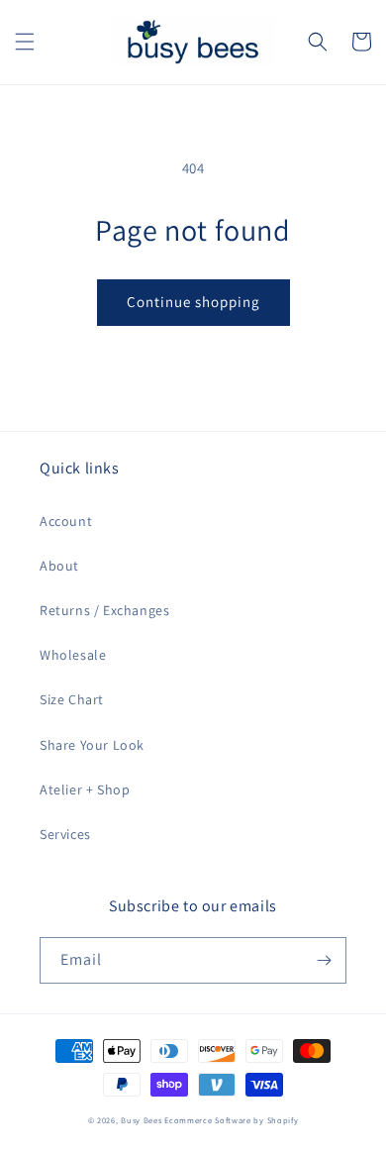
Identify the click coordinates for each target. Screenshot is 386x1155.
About (59, 566)
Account (66, 521)
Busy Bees (141, 1119)
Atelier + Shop (85, 789)
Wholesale (73, 655)
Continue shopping (193, 301)
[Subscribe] (323, 960)
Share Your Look (92, 745)
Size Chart (72, 699)
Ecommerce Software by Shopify (231, 1119)
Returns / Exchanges (104, 610)
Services (65, 834)
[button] (25, 41)
